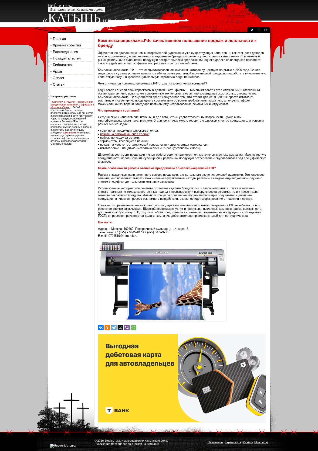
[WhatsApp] (133, 327)
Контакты (261, 442)
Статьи (58, 84)
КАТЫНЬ (74, 18)
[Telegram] (114, 327)
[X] (120, 327)
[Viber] (127, 327)
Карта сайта (233, 442)
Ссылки (248, 442)
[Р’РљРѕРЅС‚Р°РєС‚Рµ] (101, 327)
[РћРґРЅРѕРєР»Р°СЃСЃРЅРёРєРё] (107, 327)
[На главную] (252, 30)
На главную (215, 442)
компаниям (69, 132)
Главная (59, 39)
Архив (58, 71)
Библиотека (62, 65)
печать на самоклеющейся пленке (124, 134)
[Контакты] (265, 30)
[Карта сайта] (259, 30)
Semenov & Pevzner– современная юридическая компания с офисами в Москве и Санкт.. (72, 104)
